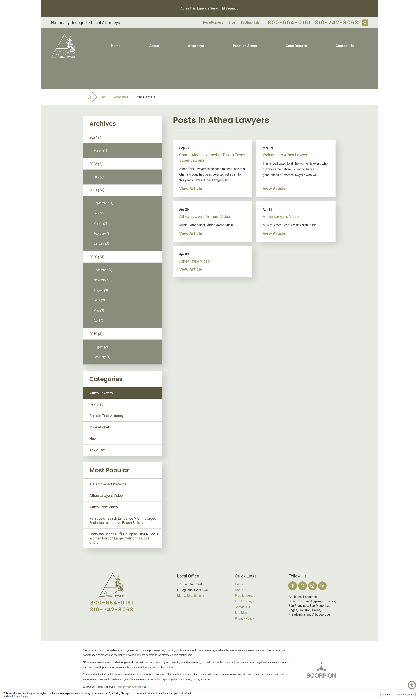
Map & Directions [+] (191, 596)
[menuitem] (116, 46)
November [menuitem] (103, 280)
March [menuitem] (100, 150)
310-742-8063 (337, 22)
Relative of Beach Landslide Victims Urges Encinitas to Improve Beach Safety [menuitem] (122, 520)
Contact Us (345, 46)
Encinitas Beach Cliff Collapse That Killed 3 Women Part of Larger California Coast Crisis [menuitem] (123, 538)
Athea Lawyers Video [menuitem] (106, 495)
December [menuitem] (102, 270)
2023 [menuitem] (95, 164)
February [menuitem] (101, 234)
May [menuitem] (98, 310)
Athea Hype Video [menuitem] (103, 507)
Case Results (296, 46)
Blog (232, 22)
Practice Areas (245, 46)
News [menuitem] (93, 439)
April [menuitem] (99, 320)
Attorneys (196, 46)
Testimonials (250, 22)
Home (115, 46)
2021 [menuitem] (96, 190)
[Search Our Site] (365, 22)
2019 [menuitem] (95, 334)
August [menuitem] (100, 290)
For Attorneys (213, 22)
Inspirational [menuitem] (99, 427)
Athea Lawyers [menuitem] (101, 393)
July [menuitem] (98, 177)
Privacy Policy (244, 618)
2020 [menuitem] (96, 257)
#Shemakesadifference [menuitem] (107, 484)
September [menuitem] (103, 203)
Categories (121, 96)
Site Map (241, 613)
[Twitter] (302, 585)
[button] (412, 685)
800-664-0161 (289, 22)
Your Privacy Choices (130, 686)
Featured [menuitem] (96, 404)
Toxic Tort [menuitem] (97, 450)
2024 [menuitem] (95, 137)
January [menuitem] (101, 244)
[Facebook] (292, 585)
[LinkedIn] (322, 585)
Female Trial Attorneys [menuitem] (107, 416)
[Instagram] (312, 585)
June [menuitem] (99, 300)
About (154, 46)
